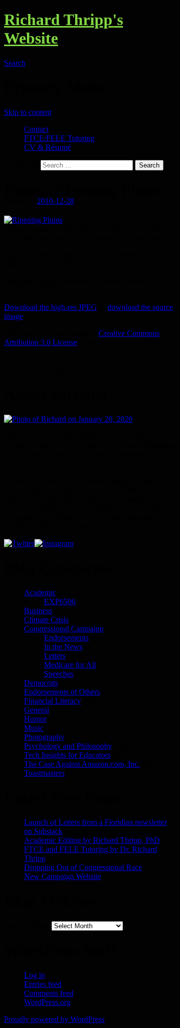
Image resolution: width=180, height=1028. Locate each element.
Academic (40, 592)
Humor (35, 719)
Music (34, 728)
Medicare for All (70, 664)
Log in (34, 975)
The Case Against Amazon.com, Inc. (82, 764)
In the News (63, 646)
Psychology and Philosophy (68, 746)
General (36, 710)
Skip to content (28, 112)
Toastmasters (44, 773)
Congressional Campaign (64, 628)
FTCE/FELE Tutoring (59, 138)
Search (15, 63)
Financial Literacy (52, 701)
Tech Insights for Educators (67, 755)
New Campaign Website (62, 876)
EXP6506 (60, 601)
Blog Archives (27, 925)
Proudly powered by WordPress (54, 1019)
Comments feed (49, 993)
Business (38, 610)
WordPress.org (47, 1002)
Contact (36, 129)
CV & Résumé (47, 147)
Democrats (41, 682)
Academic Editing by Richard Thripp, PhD (92, 840)
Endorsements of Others (62, 692)
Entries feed (43, 984)
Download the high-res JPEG (50, 307)
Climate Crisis (46, 619)
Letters (55, 655)
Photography (44, 737)
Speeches (59, 673)
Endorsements (66, 637)
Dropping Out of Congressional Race (83, 867)
